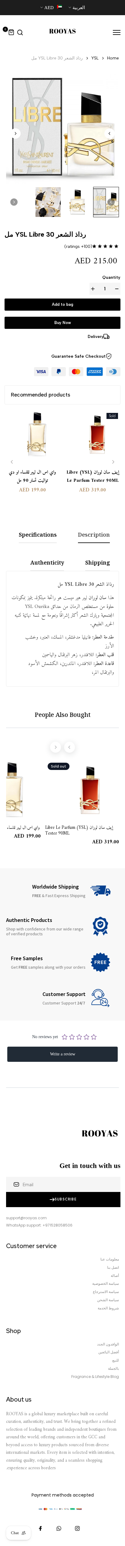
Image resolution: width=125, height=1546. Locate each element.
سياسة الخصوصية (105, 1283)
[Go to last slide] (109, 133)
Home (113, 58)
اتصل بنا (113, 1267)
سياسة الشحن (108, 1300)
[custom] (77, 1528)
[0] (11, 32)
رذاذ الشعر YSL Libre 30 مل (57, 58)
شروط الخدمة (108, 1308)
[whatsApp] (58, 1528)
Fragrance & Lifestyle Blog (95, 1376)
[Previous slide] (12, 461)
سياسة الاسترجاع (106, 1291)
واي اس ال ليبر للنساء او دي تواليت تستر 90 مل (32, 476)
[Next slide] (15, 133)
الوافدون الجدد (108, 1344)
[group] (106, 202)
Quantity (111, 277)
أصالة (115, 1275)
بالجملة (113, 1368)
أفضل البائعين (108, 1352)
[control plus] (94, 289)
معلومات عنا (109, 1259)
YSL (95, 58)
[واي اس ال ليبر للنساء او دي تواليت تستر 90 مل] (32, 437)
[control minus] (115, 289)
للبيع (115, 1360)
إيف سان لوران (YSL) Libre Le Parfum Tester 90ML (92, 476)
